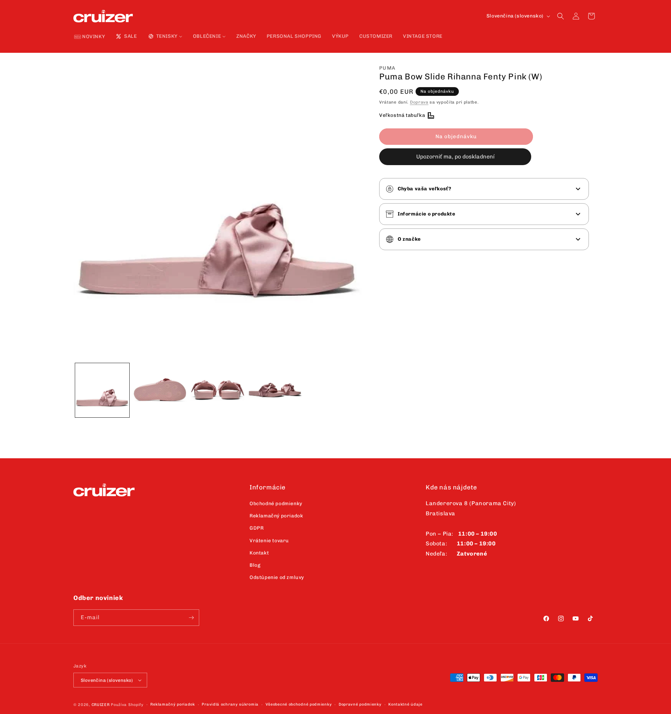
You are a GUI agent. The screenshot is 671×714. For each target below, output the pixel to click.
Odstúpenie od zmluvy (277, 577)
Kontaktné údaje (405, 704)
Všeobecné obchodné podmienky (299, 704)
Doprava (419, 102)
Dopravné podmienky (360, 704)
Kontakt (259, 553)
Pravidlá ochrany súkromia (230, 704)
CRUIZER (101, 704)
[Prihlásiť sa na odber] (191, 617)
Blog (255, 565)
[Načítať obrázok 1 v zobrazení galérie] (102, 390)
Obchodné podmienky (276, 504)
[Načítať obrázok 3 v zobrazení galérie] (217, 390)
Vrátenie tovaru (269, 541)
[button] (560, 16)
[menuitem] (89, 37)
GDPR (257, 528)
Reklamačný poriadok (276, 516)
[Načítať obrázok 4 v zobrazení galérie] (275, 390)
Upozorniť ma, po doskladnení (455, 156)
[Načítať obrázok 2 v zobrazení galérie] (160, 390)
